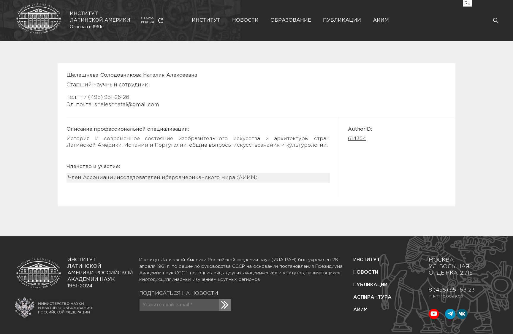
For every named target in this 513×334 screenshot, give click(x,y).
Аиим (381, 20)
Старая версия (147, 20)
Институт (206, 20)
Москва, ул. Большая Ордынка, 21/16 (451, 267)
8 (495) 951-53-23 (452, 290)
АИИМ (360, 310)
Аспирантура (372, 297)
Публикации (342, 20)
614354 (357, 139)
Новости (245, 20)
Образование (290, 20)
